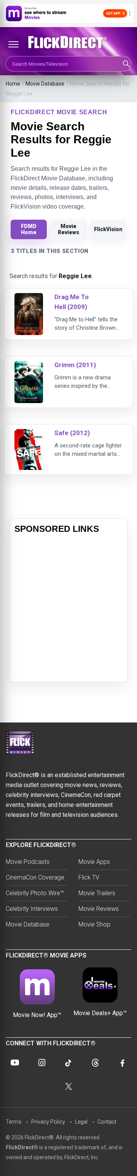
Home (13, 84)
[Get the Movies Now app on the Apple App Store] (68, 13)
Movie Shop (94, 924)
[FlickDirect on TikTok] (68, 1062)
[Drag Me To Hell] (28, 297)
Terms (13, 1122)
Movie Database (44, 84)
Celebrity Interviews (32, 908)
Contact (106, 1122)
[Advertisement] (68, 608)
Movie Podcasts (27, 861)
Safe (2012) (72, 433)
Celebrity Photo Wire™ (35, 893)
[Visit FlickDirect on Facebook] (122, 1062)
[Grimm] (28, 365)
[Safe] (28, 433)
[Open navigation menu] (13, 44)
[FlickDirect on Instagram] (41, 1062)
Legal (81, 1122)
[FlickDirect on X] (68, 1086)
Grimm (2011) (75, 365)
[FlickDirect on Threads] (95, 1062)
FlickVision (108, 229)
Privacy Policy (48, 1122)
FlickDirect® (22, 1147)
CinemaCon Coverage (35, 877)
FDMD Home (29, 229)
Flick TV (88, 877)
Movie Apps (94, 861)
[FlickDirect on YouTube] (14, 1062)
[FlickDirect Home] (68, 42)
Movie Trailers (96, 893)
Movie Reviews (68, 229)
